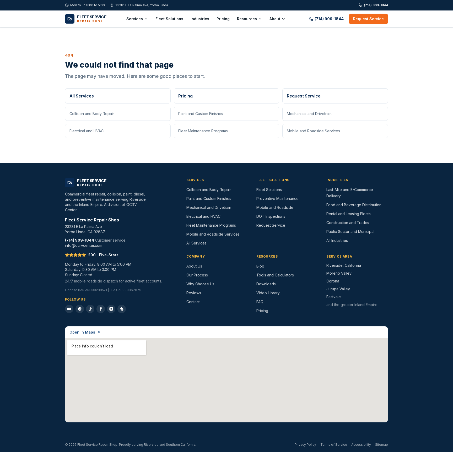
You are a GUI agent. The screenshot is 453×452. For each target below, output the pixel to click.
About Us (194, 266)
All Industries (337, 240)
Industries (200, 19)
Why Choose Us (200, 284)
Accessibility (361, 444)
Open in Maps (82, 332)
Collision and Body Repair (91, 113)
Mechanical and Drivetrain (309, 113)
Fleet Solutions (169, 19)
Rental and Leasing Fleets (348, 213)
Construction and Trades (347, 222)
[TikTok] (90, 309)
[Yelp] (121, 309)
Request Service (368, 19)
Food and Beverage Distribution (353, 205)
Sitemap (381, 444)
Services (134, 19)
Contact (193, 301)
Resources (247, 19)
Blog (260, 266)
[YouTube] (69, 309)
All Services (81, 96)
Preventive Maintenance (277, 198)
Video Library (268, 293)
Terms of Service (333, 444)
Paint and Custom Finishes (200, 113)
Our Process (197, 275)
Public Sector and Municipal (350, 231)
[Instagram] (111, 309)
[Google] (80, 309)
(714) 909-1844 (376, 5)
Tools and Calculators (275, 275)
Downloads (266, 284)
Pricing (223, 19)
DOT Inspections (270, 216)
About (274, 19)
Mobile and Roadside (274, 207)
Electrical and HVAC (86, 131)
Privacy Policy (305, 444)
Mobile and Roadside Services (313, 131)
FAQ (259, 301)
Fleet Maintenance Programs (203, 131)
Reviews (193, 293)
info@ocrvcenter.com (83, 245)
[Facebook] (100, 309)
